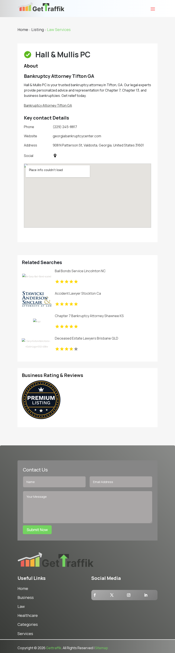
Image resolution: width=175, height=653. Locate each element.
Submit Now (37, 529)
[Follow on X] (111, 595)
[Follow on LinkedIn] (145, 595)
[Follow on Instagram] (128, 595)
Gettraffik (53, 648)
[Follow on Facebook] (94, 595)
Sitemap (101, 648)
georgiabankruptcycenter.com (77, 136)
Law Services (59, 29)
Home (23, 29)
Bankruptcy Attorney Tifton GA (48, 105)
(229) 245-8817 (65, 126)
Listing (37, 29)
